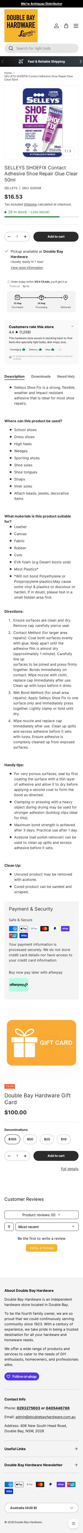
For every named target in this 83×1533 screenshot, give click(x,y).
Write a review (42, 1248)
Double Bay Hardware (28, 1522)
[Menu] (76, 26)
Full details (70, 1169)
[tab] (14, 376)
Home (8, 73)
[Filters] (9, 1227)
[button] (66, 26)
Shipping (30, 204)
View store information (27, 267)
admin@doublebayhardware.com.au (45, 1417)
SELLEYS (10, 188)
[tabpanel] (41, 639)
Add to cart (56, 236)
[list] (41, 1043)
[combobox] (41, 48)
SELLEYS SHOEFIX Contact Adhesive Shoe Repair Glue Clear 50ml (38, 78)
